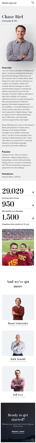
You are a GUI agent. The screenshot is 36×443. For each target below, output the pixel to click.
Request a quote (18, 431)
